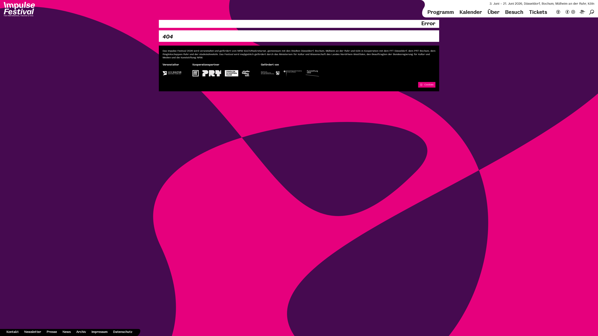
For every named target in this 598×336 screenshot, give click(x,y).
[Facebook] (567, 12)
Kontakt (13, 332)
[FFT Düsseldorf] (195, 74)
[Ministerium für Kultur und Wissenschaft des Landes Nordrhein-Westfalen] (270, 74)
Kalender (471, 12)
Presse (52, 332)
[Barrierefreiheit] (558, 12)
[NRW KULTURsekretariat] (172, 74)
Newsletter (32, 332)
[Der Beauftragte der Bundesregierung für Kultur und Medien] (292, 74)
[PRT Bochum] (211, 74)
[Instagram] (573, 12)
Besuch (514, 12)
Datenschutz (122, 332)
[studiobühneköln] (246, 74)
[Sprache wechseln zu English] (582, 12)
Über (494, 12)
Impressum (100, 332)
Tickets (538, 12)
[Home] (19, 9)
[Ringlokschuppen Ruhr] (231, 74)
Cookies (429, 84)
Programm (440, 12)
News (67, 332)
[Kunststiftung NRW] (312, 74)
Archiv (81, 332)
